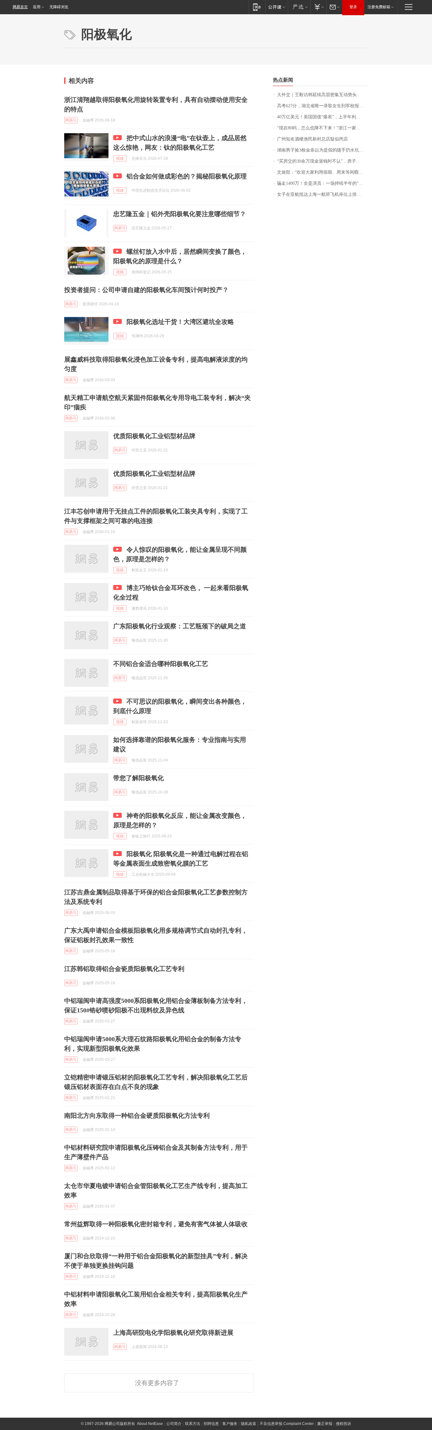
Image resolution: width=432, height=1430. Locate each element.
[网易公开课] (276, 7)
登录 (353, 7)
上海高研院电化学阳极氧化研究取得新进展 (173, 1332)
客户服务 (230, 1423)
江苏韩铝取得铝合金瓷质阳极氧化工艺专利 (124, 968)
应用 (36, 7)
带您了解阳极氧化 (138, 777)
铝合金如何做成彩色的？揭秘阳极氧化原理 (187, 176)
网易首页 (20, 7)
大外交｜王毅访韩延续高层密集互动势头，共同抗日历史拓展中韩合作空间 (322, 94)
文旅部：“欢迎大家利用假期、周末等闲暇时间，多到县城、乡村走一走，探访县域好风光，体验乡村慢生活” (322, 172)
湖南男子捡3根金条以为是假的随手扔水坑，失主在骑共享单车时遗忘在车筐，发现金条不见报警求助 (322, 150)
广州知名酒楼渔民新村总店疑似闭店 (312, 139)
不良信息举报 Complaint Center (287, 1423)
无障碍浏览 (58, 7)
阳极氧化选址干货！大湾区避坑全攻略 (180, 321)
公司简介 (174, 1423)
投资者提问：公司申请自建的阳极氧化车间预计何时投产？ (146, 289)
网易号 (71, 120)
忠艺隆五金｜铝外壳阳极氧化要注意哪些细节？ (179, 213)
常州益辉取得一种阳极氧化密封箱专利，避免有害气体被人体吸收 (156, 1224)
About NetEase (150, 1423)
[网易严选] (299, 7)
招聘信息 (211, 1423)
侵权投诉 (343, 1423)
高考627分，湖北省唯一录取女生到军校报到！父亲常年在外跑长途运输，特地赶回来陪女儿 (322, 105)
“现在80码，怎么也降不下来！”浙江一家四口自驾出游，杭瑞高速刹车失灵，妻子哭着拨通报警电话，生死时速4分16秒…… (322, 128)
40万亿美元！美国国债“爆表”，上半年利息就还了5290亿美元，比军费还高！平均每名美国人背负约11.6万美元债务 (322, 117)
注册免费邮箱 (378, 7)
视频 (120, 158)
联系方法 (192, 1423)
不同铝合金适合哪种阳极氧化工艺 (160, 663)
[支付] (318, 7)
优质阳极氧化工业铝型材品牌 (154, 435)
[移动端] (257, 7)
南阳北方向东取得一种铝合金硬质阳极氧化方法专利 (137, 1115)
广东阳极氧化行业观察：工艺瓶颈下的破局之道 (179, 626)
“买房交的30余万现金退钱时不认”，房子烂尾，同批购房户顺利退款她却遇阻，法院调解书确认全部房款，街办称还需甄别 (322, 161)
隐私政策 (248, 1423)
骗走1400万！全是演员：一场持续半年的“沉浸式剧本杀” (322, 183)
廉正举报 (324, 1423)
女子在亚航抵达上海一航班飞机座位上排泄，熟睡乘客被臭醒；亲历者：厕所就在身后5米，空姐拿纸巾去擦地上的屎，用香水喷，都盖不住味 (322, 194)
